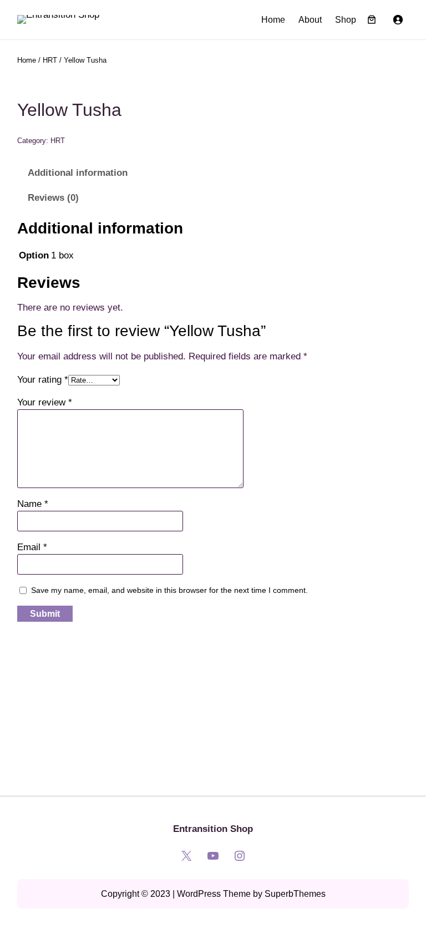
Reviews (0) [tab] (53, 197)
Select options (55, 727)
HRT (50, 60)
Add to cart (157, 727)
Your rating (42, 379)
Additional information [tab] (78, 172)
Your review (44, 402)
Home (273, 19)
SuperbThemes (295, 894)
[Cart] (372, 19)
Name (32, 504)
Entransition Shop (213, 829)
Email (32, 547)
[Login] (398, 19)
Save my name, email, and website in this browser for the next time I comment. (169, 590)
